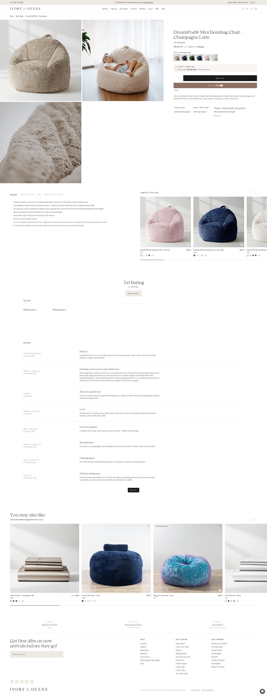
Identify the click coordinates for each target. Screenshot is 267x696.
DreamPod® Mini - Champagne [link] (36, 16)
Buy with (215, 86)
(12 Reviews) (181, 42)
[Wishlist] (251, 9)
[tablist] (68, 194)
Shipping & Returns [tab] (54, 194)
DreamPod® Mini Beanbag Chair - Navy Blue (208, 250)
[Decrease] (174, 78)
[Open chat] (262, 691)
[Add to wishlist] (189, 199)
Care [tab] (39, 194)
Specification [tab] (26, 194)
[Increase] (181, 78)
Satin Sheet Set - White (233, 595)
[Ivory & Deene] (68, 689)
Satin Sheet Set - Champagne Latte (22, 595)
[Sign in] (247, 9)
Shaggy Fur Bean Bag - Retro (163, 595)
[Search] (243, 9)
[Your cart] (255, 9)
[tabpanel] (58, 214)
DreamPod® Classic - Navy (91, 595)
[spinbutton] (178, 78)
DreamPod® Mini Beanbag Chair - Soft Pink (155, 250)
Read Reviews (148, 2)
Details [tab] (13, 194)
